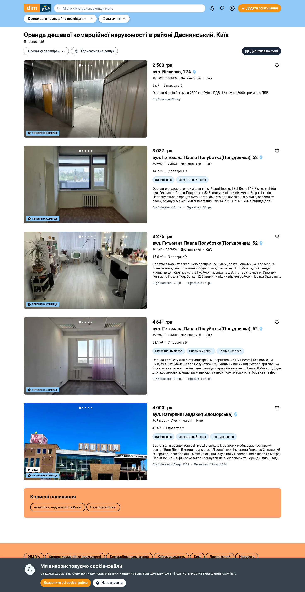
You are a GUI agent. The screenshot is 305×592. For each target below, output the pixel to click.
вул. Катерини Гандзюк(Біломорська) (193, 414)
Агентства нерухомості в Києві (58, 507)
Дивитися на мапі (264, 51)
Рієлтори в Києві (103, 507)
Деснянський (191, 78)
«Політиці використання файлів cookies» (203, 573)
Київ (209, 78)
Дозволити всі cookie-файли (66, 583)
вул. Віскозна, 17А (172, 71)
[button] (232, 8)
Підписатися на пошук (96, 51)
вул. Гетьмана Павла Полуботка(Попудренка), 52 (205, 157)
